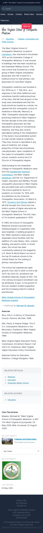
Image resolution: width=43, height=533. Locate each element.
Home (2, 14)
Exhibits (19, 14)
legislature (6, 178)
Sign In (16, 26)
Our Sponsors (21, 503)
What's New (29, 14)
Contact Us (21, 505)
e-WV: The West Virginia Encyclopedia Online (21, 3)
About (21, 500)
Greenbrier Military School (18, 383)
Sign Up (26, 26)
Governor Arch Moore (17, 202)
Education (10, 39)
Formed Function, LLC (32, 527)
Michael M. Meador (26, 305)
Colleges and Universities (25, 439)
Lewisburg (6, 54)
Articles (10, 14)
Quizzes (39, 14)
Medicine (11, 377)
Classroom (4, 20)
